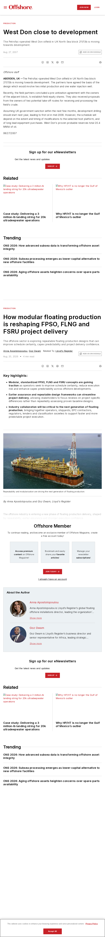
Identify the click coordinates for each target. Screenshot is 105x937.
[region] (52, 928)
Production (9, 23)
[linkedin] (47, 62)
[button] (5, 7)
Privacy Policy (92, 924)
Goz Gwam (35, 351)
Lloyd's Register (64, 351)
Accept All (52, 931)
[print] (100, 62)
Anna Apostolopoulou (15, 351)
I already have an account (52, 579)
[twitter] (52, 62)
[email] (62, 62)
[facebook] (42, 62)
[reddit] (57, 62)
